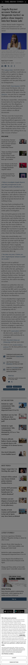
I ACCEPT (14, 657)
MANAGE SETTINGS (14, 662)
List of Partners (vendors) (7, 653)
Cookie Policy (22, 635)
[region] (14, 639)
